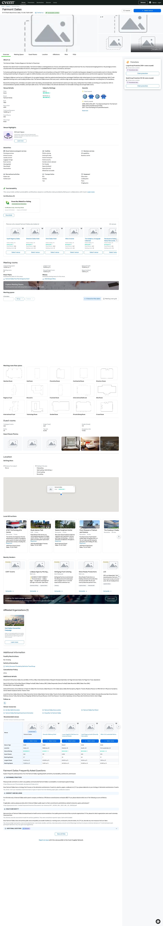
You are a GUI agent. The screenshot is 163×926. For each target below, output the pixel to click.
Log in (159, 2)
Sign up (154, 2)
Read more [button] (9, 543)
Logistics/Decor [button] (43, 585)
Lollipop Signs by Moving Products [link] (39, 572)
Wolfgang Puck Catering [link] (62, 572)
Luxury (55, 2)
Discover (48, 2)
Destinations (40, 2)
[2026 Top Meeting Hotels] (85, 96)
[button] (49, 33)
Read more (85, 110)
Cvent (2, 6)
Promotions (31, 2)
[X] (4, 703)
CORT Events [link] (10, 572)
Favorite (127, 10)
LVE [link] (104, 572)
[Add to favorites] (23, 229)
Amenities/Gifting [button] (34, 585)
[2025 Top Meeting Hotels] (97, 96)
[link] (15, 565)
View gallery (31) (156, 49)
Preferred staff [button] (91, 585)
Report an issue (44, 840)
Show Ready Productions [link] (88, 572)
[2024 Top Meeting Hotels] (91, 96)
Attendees (6, 296)
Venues (23, 2)
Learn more (90, 192)
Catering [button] (56, 585)
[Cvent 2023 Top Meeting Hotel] (103, 96)
